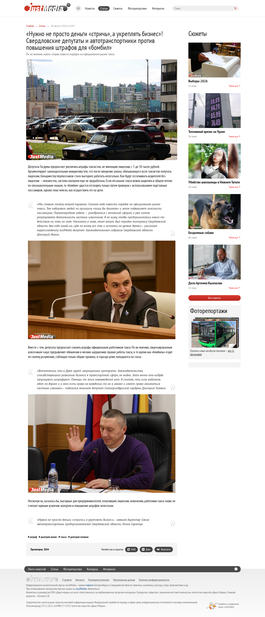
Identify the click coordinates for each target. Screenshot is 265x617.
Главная (30, 25)
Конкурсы (92, 569)
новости (89, 585)
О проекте (67, 579)
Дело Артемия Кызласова (205, 283)
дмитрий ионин (49, 537)
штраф (33, 537)
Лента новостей (37, 569)
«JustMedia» (81, 588)
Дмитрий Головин (79, 537)
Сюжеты (117, 8)
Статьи (104, 8)
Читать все (233, 86)
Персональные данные (124, 579)
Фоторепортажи (137, 8)
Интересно (158, 8)
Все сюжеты (214, 298)
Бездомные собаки (201, 232)
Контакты (80, 579)
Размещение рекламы (98, 579)
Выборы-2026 (198, 81)
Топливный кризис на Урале (206, 131)
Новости (90, 8)
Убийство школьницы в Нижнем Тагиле (214, 182)
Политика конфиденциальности (154, 579)
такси (64, 537)
